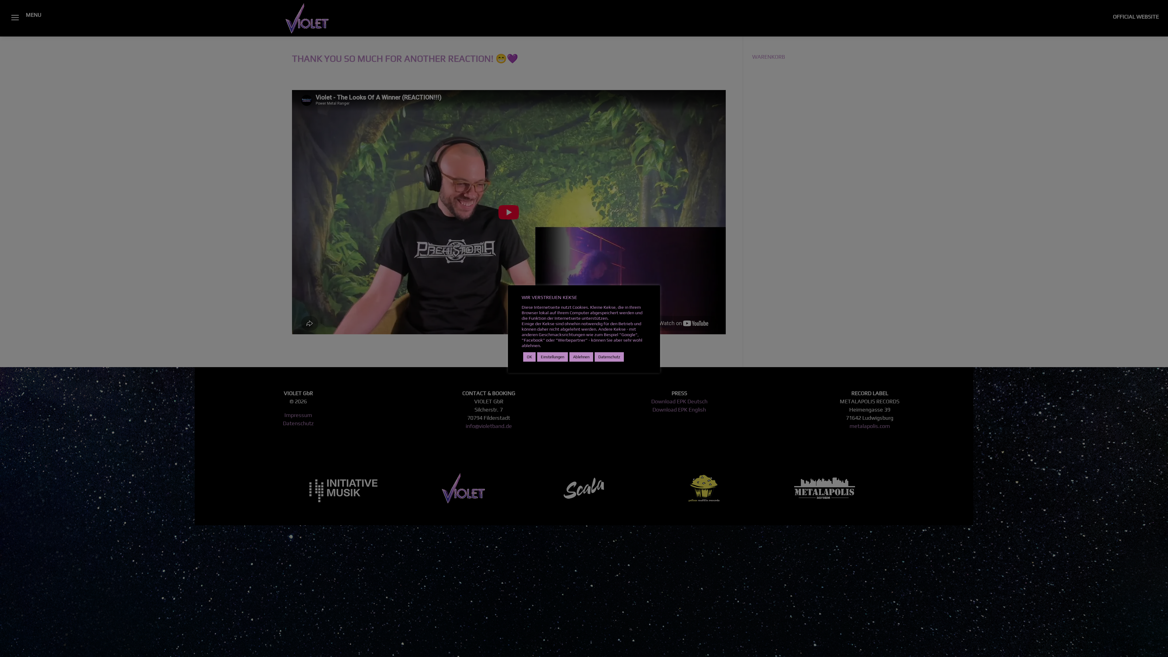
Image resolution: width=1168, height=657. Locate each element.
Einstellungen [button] (552, 357)
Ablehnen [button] (581, 357)
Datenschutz (609, 357)
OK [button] (529, 357)
